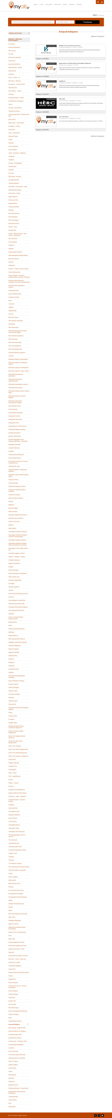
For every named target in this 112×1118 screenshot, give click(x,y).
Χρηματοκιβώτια (12, 203)
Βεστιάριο (11, 210)
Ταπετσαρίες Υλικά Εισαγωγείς (16, 831)
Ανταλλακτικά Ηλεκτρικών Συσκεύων (18, 955)
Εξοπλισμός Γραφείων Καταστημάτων (18, 367)
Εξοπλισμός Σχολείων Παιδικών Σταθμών (17, 396)
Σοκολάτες (11, 1048)
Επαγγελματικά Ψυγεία (14, 406)
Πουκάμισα (11, 719)
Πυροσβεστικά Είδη (13, 180)
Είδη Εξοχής (11, 324)
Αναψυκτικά (11, 265)
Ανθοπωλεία (11, 60)
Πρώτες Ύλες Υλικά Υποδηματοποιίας (18, 749)
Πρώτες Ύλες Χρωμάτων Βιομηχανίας (18, 756)
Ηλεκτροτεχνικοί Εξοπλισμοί (16, 454)
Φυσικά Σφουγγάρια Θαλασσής (16, 1054)
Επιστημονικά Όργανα (14, 433)
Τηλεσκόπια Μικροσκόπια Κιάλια (17, 850)
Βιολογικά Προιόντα (13, 213)
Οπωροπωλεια (12, 166)
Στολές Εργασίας (12, 409)
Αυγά (9, 1103)
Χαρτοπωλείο (12, 1106)
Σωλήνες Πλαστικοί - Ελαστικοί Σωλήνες (16, 800)
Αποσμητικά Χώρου (13, 290)
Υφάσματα (11, 159)
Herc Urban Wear (63, 116)
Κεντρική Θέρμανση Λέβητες (15, 1044)
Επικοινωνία (57, 4)
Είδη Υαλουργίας (12, 339)
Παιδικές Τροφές (12, 691)
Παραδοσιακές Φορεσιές (14, 1021)
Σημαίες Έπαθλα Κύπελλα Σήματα (17, 793)
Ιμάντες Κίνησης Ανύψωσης (15, 498)
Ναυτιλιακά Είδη (12, 238)
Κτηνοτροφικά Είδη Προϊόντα (16, 610)
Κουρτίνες (11, 597)
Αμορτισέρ (11, 1078)
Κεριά (9, 1017)
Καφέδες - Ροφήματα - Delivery (16, 556)
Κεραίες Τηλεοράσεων (14, 563)
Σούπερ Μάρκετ (12, 149)
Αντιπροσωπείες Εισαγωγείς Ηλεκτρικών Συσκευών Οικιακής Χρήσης (19, 281)
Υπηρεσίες (79, 4)
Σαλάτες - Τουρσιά (13, 783)
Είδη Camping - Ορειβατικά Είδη (16, 1028)
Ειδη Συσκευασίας (13, 1051)
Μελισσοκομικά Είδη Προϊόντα (16, 639)
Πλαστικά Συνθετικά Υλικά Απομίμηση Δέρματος (18, 708)
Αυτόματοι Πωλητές (13, 297)
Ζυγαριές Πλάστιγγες (14, 448)
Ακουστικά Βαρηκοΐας (14, 47)
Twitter (102, 1115)
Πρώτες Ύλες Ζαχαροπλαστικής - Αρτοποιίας (17, 736)
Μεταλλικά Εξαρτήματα (14, 645)
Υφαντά (10, 873)
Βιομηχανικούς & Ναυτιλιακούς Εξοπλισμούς (16, 1092)
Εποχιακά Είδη (12, 230)
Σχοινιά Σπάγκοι (12, 818)
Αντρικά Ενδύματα (14, 1024)
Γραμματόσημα (12, 310)
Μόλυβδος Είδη (12, 655)
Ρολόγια (10, 779)
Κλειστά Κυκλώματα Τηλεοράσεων (17, 573)
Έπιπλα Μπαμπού (13, 991)
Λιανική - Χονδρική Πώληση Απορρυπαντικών (15, 617)
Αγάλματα (11, 248)
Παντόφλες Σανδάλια (14, 694)
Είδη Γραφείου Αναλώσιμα (15, 320)
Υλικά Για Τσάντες (13, 1061)
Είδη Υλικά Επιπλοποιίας (14, 342)
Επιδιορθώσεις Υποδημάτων (16, 101)
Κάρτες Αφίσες (12, 528)
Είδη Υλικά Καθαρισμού (14, 346)
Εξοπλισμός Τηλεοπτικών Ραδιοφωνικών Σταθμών (15, 401)
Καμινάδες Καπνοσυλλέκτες (15, 518)
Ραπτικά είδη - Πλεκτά (14, 193)
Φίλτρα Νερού (12, 880)
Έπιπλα (10, 104)
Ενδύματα (11, 94)
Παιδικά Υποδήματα (13, 687)
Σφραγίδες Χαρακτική (14, 815)
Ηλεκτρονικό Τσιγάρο (14, 962)
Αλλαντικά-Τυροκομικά (14, 57)
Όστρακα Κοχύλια (13, 684)
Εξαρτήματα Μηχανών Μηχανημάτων (18, 359)
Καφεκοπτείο (11, 969)
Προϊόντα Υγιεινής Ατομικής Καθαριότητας (15, 731)
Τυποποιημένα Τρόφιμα (14, 863)
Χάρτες (10, 910)
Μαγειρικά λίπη (12, 622)
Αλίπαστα (10, 262)
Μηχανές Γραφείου (13, 649)
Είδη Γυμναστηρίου (13, 220)
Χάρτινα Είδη (11, 917)
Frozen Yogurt (12, 1004)
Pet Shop (10, 54)
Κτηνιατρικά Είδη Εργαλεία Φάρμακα (18, 607)
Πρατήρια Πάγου (12, 722)
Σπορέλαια (11, 804)
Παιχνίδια (11, 143)
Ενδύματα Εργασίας (13, 206)
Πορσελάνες (11, 997)
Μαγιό (10, 625)
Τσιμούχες (11, 860)
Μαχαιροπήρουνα (13, 635)
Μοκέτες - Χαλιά (12, 227)
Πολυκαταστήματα (13, 146)
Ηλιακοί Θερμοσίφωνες (14, 458)
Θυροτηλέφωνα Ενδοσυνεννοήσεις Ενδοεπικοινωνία (18, 462)
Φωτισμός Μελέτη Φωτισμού (16, 890)
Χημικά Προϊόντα (12, 196)
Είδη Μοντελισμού (13, 327)
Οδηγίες (65, 4)
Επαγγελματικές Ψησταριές (15, 412)
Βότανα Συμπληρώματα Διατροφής (17, 1011)
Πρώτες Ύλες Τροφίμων (14, 746)
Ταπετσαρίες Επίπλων (14, 825)
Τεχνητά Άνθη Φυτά (13, 843)
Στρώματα (11, 170)
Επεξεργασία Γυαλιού (14, 416)
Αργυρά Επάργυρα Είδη (14, 294)
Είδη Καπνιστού (12, 87)
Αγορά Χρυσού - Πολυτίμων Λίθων (17, 1041)
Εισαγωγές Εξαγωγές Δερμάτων (16, 352)
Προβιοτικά (11, 1081)
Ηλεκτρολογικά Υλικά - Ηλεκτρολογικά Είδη (18, 115)
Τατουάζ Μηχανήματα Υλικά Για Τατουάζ (16, 835)
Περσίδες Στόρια (12, 701)
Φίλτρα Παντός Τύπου (14, 883)
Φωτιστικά (11, 173)
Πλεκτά (10, 712)
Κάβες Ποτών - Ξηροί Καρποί (16, 123)
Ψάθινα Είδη (11, 939)
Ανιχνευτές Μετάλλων (14, 64)
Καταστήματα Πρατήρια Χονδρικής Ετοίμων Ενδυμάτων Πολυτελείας (17, 544)
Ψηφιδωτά (11, 952)
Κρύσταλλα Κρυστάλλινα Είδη (16, 603)
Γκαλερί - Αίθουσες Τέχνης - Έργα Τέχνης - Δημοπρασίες (17, 234)
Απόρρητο (71, 4)
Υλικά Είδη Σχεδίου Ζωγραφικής (17, 870)
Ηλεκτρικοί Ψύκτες (13, 479)
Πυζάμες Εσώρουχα (13, 763)
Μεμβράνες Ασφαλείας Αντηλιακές (17, 642)
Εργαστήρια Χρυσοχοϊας (14, 190)
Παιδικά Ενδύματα (13, 994)
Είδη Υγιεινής (11, 50)
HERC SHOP (62, 99)
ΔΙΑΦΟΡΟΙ (11, 245)
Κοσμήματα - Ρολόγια (14, 126)
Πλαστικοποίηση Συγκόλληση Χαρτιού (18, 972)
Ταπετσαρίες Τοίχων (13, 828)
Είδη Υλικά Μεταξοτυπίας (15, 349)
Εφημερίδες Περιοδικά (14, 444)
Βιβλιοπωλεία (12, 71)
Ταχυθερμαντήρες (13, 1096)
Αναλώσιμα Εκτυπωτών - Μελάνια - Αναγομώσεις (17, 986)
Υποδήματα (11, 156)
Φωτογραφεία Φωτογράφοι (15, 893)
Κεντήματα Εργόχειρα (14, 560)
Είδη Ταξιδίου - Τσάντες (14, 91)
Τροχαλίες (11, 856)
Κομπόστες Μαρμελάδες (14, 580)
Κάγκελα (10, 501)
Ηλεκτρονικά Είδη (13, 200)
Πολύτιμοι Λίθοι (12, 716)
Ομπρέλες (11, 672)
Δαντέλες (10, 314)
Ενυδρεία (10, 356)
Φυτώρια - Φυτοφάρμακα (15, 163)
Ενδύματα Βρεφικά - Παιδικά (16, 97)
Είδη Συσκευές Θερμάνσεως (15, 335)
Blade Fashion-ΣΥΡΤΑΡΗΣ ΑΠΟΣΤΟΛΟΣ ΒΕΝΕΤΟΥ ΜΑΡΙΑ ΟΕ (75, 63)
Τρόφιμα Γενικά (12, 853)
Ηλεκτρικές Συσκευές (14, 111)
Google (95, 1115)
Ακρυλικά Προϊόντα (13, 258)
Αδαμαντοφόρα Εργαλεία (15, 252)
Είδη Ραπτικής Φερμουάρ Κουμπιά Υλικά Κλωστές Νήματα (17, 331)
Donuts (10, 1071)
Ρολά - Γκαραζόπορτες (14, 776)
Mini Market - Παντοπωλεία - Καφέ (17, 186)
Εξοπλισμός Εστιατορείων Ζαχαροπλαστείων (15, 380)
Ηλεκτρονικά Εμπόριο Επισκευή (16, 486)
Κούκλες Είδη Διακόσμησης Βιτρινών (18, 593)
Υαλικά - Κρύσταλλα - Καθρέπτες (17, 153)
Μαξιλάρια (11, 632)
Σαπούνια (11, 786)
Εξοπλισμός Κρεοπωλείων (15, 387)
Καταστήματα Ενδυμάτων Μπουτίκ (17, 531)
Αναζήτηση (88, 22)
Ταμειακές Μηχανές (13, 183)
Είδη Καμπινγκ (12, 1075)
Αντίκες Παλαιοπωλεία (14, 272)
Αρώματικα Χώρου (13, 1085)
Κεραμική (10, 566)
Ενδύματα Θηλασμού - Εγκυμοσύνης (18, 1088)
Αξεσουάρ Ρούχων (13, 317)
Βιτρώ (10, 300)
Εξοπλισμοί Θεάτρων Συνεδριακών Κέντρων (17, 363)
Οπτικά (10, 139)
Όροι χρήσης (48, 4)
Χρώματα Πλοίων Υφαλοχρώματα (17, 932)
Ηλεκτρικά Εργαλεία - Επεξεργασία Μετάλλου (17, 470)
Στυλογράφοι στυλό (13, 811)
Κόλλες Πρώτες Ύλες (13, 577)
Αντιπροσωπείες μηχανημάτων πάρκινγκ (16, 286)
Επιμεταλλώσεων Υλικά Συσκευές (17, 426)
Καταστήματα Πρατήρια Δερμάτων (17, 540)
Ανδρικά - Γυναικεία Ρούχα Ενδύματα (18, 268)
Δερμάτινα (11, 74)
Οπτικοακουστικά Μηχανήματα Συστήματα (16, 676)
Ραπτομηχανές (12, 769)
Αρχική (35, 4)
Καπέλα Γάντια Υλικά (13, 521)
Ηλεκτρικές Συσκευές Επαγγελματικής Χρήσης (18, 475)
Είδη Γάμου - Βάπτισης (14, 81)
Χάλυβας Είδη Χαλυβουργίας (16, 903)
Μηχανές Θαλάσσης (13, 652)
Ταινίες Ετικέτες (12, 821)
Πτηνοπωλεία (12, 759)
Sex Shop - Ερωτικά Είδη (14, 107)
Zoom (46, 50)
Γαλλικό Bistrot (12, 1100)
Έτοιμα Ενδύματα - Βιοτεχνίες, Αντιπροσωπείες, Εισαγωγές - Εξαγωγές (19, 276)
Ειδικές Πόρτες (12, 1068)
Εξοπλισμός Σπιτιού (13, 223)
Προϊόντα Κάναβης (13, 1014)
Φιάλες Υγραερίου (13, 877)
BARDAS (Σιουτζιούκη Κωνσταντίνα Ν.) (70, 45)
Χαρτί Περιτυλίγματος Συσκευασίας (17, 913)
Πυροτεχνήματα (12, 242)
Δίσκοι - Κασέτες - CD (14, 77)
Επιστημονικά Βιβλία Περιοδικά (16, 429)
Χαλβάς (10, 900)
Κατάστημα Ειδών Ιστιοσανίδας (16, 1058)
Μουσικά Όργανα (13, 136)
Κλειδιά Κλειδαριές (13, 570)
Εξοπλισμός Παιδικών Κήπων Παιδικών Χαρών (18, 391)
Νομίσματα (11, 665)
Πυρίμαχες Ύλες (12, 766)
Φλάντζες (10, 887)
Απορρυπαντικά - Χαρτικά (15, 67)
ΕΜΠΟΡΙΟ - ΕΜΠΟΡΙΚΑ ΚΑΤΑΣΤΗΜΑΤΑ (15, 39)
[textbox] (33, 22)
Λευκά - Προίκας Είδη (14, 133)
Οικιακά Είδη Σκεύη (13, 669)
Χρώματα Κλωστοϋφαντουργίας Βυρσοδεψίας (16, 928)
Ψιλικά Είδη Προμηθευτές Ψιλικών (17, 945)
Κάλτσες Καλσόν (12, 511)
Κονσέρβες (11, 583)
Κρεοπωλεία (11, 129)
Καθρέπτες (11, 505)
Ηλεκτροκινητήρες (13, 483)
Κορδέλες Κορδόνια (13, 587)
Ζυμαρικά (10, 451)
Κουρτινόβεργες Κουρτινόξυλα (16, 600)
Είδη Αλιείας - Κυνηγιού (14, 176)
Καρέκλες (10, 525)
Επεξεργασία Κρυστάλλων (15, 419)
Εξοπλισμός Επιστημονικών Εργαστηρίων (15, 375)
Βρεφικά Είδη (12, 979)
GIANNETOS (62, 81)
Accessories (11, 44)
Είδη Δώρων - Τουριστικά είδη (16, 84)
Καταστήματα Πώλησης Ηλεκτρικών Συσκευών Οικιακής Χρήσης (17, 535)
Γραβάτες (10, 307)
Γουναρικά (11, 304)
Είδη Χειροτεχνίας (13, 982)
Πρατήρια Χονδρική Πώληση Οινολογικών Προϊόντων (15, 726)
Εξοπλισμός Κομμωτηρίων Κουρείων (18, 384)
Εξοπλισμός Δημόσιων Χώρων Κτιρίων (18, 371)
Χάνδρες (10, 907)
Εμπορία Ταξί (11, 1001)
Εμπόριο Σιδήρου (13, 1064)
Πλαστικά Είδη (12, 704)
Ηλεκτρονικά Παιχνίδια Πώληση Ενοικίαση (16, 490)
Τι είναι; (41, 4)
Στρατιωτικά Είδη (12, 808)
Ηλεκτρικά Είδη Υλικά (14, 466)
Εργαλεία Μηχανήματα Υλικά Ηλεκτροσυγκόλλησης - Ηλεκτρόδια (18, 440)
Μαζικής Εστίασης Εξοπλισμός (16, 629)
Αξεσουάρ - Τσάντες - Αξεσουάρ (17, 959)
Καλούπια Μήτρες (13, 508)
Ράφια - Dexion (12, 773)
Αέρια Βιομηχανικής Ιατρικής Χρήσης (18, 255)
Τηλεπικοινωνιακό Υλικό (15, 846)
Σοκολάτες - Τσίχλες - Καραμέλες (17, 796)
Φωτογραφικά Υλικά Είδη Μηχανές (17, 897)
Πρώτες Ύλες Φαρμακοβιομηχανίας (17, 752)
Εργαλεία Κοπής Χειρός (14, 436)
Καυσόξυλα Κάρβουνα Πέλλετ (16, 553)
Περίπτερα (11, 697)
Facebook (99, 1115)
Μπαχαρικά (11, 662)
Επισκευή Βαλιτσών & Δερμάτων (17, 1031)
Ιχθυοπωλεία (11, 119)
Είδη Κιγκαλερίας (12, 217)
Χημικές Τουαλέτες (13, 924)
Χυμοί (10, 935)
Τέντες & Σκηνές (12, 840)
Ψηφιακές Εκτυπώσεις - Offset (16, 949)
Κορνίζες (10, 590)
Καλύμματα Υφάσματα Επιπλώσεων (17, 515)
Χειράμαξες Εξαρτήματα (14, 920)
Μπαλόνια (11, 659)
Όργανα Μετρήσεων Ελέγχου (16, 681)
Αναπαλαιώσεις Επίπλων (15, 1038)
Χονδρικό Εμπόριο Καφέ (15, 1034)
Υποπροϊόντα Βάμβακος (14, 965)
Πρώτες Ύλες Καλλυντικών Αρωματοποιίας (15, 741)
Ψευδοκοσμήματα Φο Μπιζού (16, 942)
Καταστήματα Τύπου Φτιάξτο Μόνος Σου (18, 549)
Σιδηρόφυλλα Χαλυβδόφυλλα (16, 789)
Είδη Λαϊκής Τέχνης (13, 1007)
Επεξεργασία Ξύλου (13, 422)
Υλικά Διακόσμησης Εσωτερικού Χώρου (18, 866)
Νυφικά (10, 976)
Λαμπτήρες (11, 613)
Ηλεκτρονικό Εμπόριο (14, 494)
